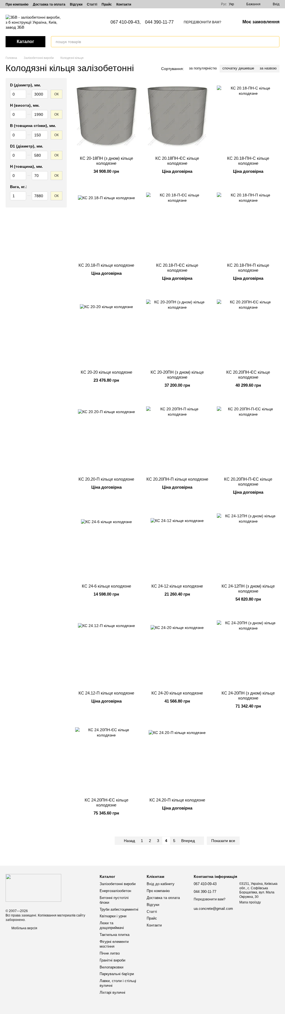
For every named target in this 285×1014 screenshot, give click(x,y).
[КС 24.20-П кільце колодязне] (177, 758)
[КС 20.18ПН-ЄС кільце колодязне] (177, 117)
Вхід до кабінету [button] (161, 884)
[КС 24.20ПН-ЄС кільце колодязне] (106, 758)
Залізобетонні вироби (118, 884)
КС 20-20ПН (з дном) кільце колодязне (177, 374)
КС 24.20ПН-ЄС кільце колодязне (106, 802)
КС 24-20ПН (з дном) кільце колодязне (248, 695)
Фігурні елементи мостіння (114, 944)
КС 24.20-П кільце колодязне (177, 800)
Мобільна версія (24, 928)
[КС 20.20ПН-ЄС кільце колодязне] (248, 331)
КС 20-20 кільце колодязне (106, 372)
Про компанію (17, 4)
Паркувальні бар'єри (117, 974)
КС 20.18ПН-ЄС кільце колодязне (177, 161)
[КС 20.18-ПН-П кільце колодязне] (248, 224)
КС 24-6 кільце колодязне (106, 586)
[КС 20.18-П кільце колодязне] (106, 224)
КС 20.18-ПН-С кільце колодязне (248, 161)
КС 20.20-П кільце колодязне (106, 479)
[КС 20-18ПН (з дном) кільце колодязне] (106, 117)
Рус (224, 4)
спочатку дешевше (238, 68)
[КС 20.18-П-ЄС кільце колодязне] (177, 224)
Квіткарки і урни (113, 916)
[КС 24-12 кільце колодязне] (177, 545)
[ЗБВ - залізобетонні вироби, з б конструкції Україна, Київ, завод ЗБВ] (33, 888)
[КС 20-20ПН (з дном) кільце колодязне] (177, 331)
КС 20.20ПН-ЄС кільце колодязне (248, 374)
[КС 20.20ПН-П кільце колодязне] (177, 438)
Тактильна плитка (114, 935)
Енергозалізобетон (115, 891)
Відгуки (76, 4)
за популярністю (203, 68)
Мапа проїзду (250, 902)
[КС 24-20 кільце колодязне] (177, 651)
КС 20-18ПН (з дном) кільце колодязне (106, 161)
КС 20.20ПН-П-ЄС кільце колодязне (248, 481)
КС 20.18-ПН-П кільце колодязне (248, 268)
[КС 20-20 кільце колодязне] (106, 331)
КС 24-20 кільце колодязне (177, 693)
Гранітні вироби (112, 960)
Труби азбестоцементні (119, 909)
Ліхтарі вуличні (112, 992)
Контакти (123, 4)
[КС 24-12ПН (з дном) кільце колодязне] (248, 545)
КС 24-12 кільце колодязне (177, 586)
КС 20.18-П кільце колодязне (106, 265)
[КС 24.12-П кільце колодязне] (106, 651)
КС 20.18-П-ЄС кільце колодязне (177, 268)
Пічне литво (110, 953)
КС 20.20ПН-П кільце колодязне (177, 479)
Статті (92, 4)
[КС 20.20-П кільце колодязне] (106, 438)
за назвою (268, 68)
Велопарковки (111, 967)
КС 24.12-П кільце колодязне (106, 693)
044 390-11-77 (159, 22)
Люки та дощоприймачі (112, 925)
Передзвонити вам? (202, 22)
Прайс (107, 4)
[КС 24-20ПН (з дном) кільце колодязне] (248, 651)
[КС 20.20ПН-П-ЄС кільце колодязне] (248, 438)
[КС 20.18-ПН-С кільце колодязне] (248, 117)
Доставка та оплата (49, 4)
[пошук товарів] (275, 41)
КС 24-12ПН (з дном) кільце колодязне (248, 588)
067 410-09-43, (125, 22)
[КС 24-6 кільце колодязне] (106, 545)
